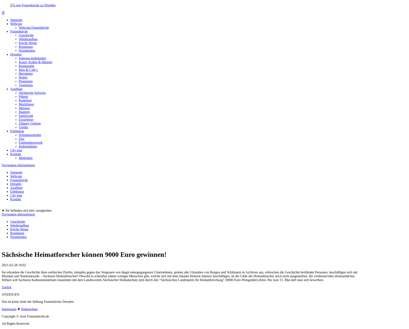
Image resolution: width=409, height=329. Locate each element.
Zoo (21, 139)
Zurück (7, 287)
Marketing (26, 158)
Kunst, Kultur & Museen (35, 62)
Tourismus (26, 85)
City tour (16, 150)
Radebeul (25, 100)
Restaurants (26, 66)
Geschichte (26, 35)
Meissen (24, 108)
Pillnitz (23, 96)
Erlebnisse (17, 131)
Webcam (16, 24)
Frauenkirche (19, 31)
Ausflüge (16, 89)
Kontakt (15, 154)
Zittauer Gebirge (30, 123)
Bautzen (24, 112)
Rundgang (26, 47)
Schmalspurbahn (30, 135)
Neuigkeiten (27, 50)
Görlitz (23, 127)
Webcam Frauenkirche (34, 27)
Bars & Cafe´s (28, 70)
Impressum (9, 309)
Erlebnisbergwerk (31, 142)
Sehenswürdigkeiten (32, 58)
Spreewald (26, 116)
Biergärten (26, 73)
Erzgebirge (26, 119)
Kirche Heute (28, 43)
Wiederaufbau (28, 39)
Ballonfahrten (28, 146)
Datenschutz (29, 309)
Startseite (16, 20)
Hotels (23, 77)
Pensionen (26, 81)
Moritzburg (26, 104)
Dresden (16, 54)
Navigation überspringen (18, 165)
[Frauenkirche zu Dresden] (33, 5)
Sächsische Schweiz (32, 93)
